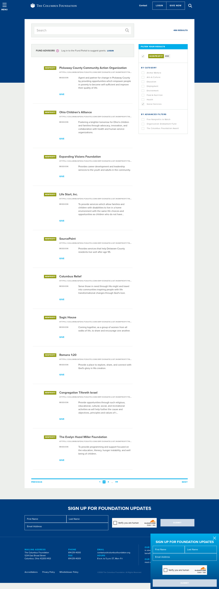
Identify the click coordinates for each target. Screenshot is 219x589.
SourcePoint (67, 239)
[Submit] (127, 30)
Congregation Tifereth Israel (78, 392)
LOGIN (110, 51)
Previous (36, 482)
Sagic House (67, 317)
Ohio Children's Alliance (75, 112)
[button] (4, 6)
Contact (143, 5)
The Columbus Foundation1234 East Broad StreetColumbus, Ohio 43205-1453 (38, 555)
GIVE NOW (175, 5)
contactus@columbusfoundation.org (113, 552)
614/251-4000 (74, 552)
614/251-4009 (74, 558)
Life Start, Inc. (68, 194)
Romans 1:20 (67, 355)
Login (159, 5)
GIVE (61, 94)
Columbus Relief (70, 276)
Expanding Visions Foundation (80, 156)
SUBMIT (185, 583)
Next (185, 482)
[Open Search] (190, 6)
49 (116, 482)
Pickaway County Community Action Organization (93, 68)
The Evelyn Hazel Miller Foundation (83, 437)
